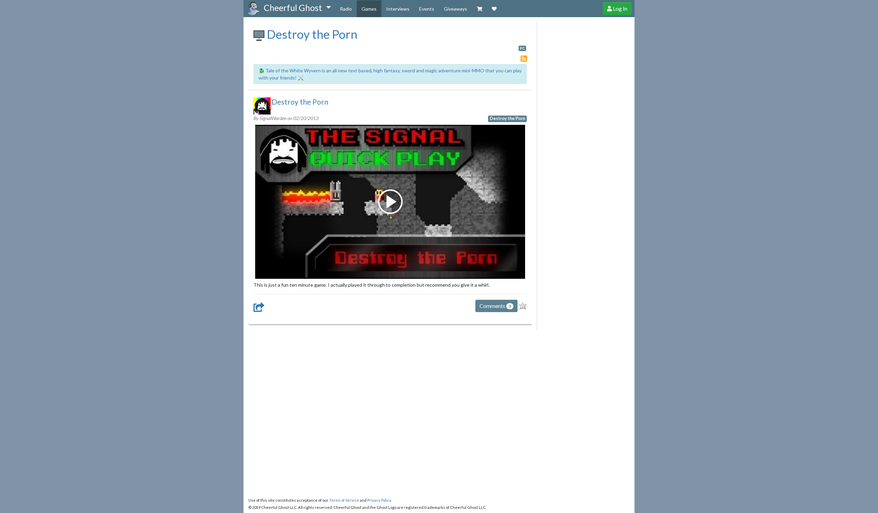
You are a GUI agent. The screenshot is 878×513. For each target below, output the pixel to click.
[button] (297, 7)
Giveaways (455, 9)
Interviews (398, 9)
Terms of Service (344, 500)
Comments (495, 305)
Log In (619, 8)
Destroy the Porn (310, 34)
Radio (346, 9)
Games (369, 9)
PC (522, 48)
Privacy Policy (379, 500)
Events (426, 9)
